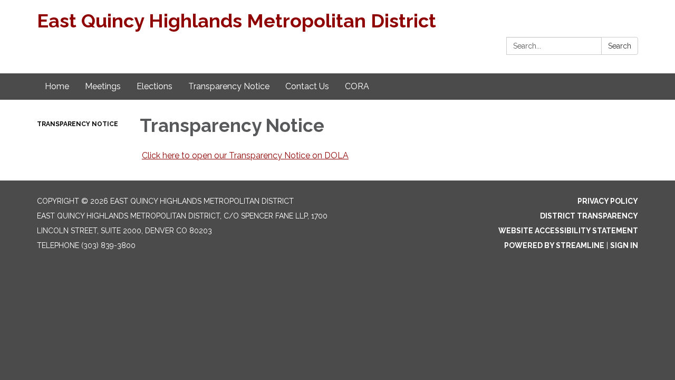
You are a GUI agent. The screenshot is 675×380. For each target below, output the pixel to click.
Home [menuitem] (57, 86)
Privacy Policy (607, 201)
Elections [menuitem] (154, 86)
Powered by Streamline (554, 245)
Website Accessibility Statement (568, 230)
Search (619, 46)
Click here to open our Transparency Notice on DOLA (245, 155)
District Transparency (589, 216)
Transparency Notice (77, 124)
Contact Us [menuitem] (307, 86)
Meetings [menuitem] (103, 86)
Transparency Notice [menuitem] (228, 86)
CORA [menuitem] (357, 86)
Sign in (624, 245)
